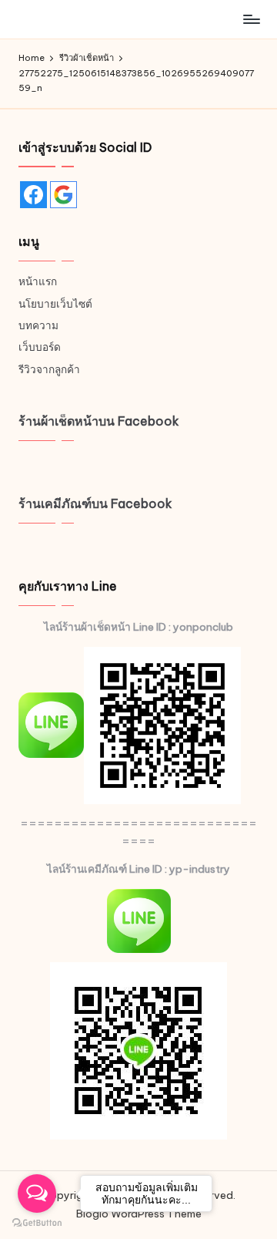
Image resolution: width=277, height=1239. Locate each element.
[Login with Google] (63, 194)
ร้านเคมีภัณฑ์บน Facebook (95, 503)
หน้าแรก (37, 281)
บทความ (38, 325)
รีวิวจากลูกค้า (49, 369)
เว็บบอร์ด (39, 347)
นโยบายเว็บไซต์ (55, 304)
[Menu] (251, 19)
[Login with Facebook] (33, 194)
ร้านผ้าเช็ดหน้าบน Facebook (98, 421)
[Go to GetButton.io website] (37, 1223)
